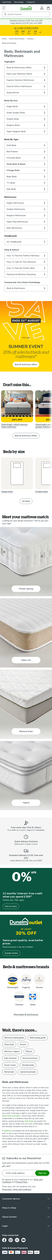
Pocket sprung (26, 588)
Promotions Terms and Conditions (16, 1189)
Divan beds (9, 1044)
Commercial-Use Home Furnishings (22, 282)
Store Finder (18, 2)
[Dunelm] (26, 8)
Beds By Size (11, 100)
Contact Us (31, 2)
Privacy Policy (21, 1182)
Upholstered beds (28, 1072)
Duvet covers (10, 1065)
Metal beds (9, 1072)
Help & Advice (11, 249)
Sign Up (42, 1173)
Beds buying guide (37, 1037)
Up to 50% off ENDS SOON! (26, 28)
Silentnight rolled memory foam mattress (14, 425)
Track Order (6, 2)
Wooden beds (28, 1065)
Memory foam (26, 731)
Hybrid (26, 802)
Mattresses (10, 197)
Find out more (11, 906)
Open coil (26, 660)
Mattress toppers (12, 1051)
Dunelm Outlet (11, 953)
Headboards (10, 235)
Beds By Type (11, 139)
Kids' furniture (10, 1058)
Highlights (9, 61)
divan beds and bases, (11, 1116)
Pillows (29, 1051)
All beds (26, 501)
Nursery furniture (30, 1058)
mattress (8, 1130)
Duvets (23, 1044)
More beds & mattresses (26, 1014)
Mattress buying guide (14, 1037)
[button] (3, 8)
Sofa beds (29, 1121)
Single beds (7, 491)
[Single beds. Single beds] (17, 473)
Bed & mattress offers (26, 364)
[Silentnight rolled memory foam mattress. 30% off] (17, 406)
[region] (26, 662)
